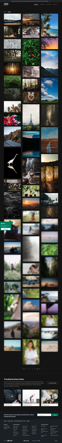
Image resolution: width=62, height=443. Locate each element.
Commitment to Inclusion (18, 420)
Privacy (24, 420)
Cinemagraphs (34, 430)
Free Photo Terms (10, 420)
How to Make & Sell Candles (44, 436)
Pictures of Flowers (16, 433)
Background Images (25, 430)
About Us (28, 420)
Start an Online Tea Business (44, 429)
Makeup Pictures (34, 426)
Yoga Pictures (24, 433)
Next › (38, 368)
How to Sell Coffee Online (54, 431)
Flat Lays (14, 430)
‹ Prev (24, 368)
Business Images (15, 426)
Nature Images (25, 427)
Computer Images (34, 429)
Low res (17, 23)
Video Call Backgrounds (26, 435)
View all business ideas (52, 383)
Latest (5, 11)
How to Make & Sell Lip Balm (44, 432)
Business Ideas (43, 426)
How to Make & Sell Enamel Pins (53, 429)
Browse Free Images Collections (7, 428)
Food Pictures (34, 427)
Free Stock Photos (6, 426)
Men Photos (24, 432)
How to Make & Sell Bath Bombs (54, 427)
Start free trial (5, 229)
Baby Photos (15, 435)
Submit (55, 414)
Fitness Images (34, 433)
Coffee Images (15, 427)
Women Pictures (15, 432)
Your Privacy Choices (35, 440)
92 (39, 368)
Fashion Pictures (25, 426)
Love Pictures (34, 432)
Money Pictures (25, 429)
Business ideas (48, 4)
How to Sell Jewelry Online (53, 433)
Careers (5, 420)
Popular (9, 11)
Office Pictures (15, 429)
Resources (55, 4)
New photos (42, 4)
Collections (36, 4)
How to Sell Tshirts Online (54, 435)
